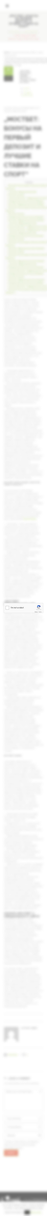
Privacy (36, 612)
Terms (40, 612)
